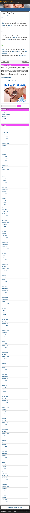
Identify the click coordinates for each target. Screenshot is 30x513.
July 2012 (4, 387)
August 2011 (4, 409)
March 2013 (4, 369)
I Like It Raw (4, 118)
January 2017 (4, 286)
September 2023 (5, 143)
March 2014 (4, 343)
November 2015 (5, 299)
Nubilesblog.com (23, 55)
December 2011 (5, 400)
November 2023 (5, 138)
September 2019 (5, 248)
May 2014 (4, 339)
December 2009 (5, 453)
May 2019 (4, 257)
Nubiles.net (10, 25)
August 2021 (4, 198)
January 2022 (4, 187)
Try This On (4, 112)
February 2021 (5, 211)
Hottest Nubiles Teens (6, 1)
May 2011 (4, 416)
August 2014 (4, 332)
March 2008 (4, 499)
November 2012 (5, 378)
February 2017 (5, 284)
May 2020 (4, 231)
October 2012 (4, 380)
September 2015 (5, 303)
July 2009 (4, 464)
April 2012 (4, 391)
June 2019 (4, 255)
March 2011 (4, 420)
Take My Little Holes (6, 114)
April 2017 (4, 279)
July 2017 (4, 273)
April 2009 (4, 471)
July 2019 (4, 253)
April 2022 (4, 180)
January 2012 (4, 398)
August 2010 (4, 435)
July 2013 (4, 361)
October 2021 (4, 193)
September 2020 (5, 222)
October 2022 (4, 167)
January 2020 (4, 240)
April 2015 (4, 314)
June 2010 (4, 440)
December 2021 (5, 189)
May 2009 (4, 468)
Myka (3, 21)
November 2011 (5, 402)
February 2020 (5, 237)
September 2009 (5, 460)
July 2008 (4, 490)
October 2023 (4, 141)
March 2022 (4, 182)
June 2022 (4, 176)
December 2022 (5, 163)
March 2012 (4, 394)
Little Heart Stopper (6, 116)
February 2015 (5, 319)
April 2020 (4, 233)
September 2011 (5, 407)
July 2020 (4, 226)
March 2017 (4, 281)
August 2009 (4, 462)
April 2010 (4, 444)
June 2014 (4, 336)
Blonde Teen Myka (8, 13)
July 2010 (4, 438)
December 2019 (5, 242)
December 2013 (5, 350)
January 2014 (4, 347)
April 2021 (4, 207)
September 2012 (5, 383)
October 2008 (4, 484)
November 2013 (5, 352)
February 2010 (5, 449)
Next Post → (26, 61)
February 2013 (5, 372)
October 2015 (4, 301)
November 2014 (5, 325)
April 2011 (4, 418)
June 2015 (4, 310)
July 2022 (4, 174)
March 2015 (4, 317)
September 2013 (5, 356)
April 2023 (4, 154)
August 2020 (4, 224)
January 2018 (4, 259)
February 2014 (5, 345)
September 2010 (5, 433)
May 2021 (4, 204)
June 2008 (4, 493)
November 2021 (5, 191)
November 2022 (5, 165)
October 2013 (4, 354)
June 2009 (4, 466)
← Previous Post (5, 61)
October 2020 (4, 220)
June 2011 (4, 413)
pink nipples (8, 39)
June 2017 (4, 275)
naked (3, 23)
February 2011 (5, 422)
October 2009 (4, 457)
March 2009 (4, 473)
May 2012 (4, 389)
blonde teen (9, 21)
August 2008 (4, 488)
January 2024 (4, 134)
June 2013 (4, 363)
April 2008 (4, 497)
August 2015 (4, 306)
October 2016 (4, 292)
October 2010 (4, 431)
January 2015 (4, 321)
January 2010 (4, 451)
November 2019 (5, 244)
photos (13, 51)
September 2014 (5, 330)
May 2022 (4, 178)
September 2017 (5, 268)
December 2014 (5, 323)
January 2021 (4, 213)
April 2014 (4, 341)
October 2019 (4, 246)
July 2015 (4, 308)
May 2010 (4, 442)
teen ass (15, 37)
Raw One (3, 15)
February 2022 (5, 185)
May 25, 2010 (9, 15)
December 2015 (5, 297)
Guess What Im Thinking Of (7, 121)
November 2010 (5, 429)
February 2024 (5, 132)
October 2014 (4, 328)
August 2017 (4, 270)
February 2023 (5, 158)
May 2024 (4, 127)
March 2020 (4, 235)
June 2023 (4, 149)
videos (18, 51)
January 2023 (4, 160)
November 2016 (5, 290)
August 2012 (4, 385)
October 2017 (4, 266)
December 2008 (5, 479)
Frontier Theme (26, 511)
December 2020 (5, 215)
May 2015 (4, 312)
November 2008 (5, 482)
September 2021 (5, 196)
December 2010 (5, 427)
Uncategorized (16, 15)
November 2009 (5, 455)
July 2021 (4, 200)
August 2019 (4, 251)
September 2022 (5, 169)
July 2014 (4, 334)
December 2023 (5, 136)
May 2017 (4, 277)
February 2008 (5, 501)
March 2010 (4, 446)
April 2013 (4, 367)
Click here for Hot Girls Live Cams (15, 80)
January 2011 (4, 424)
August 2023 (4, 145)
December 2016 (5, 288)
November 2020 (5, 218)
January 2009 (4, 477)
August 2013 (4, 358)
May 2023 (4, 152)
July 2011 (4, 411)
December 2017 (5, 262)
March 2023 (4, 156)
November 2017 (5, 264)
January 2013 (4, 374)
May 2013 (4, 365)
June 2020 (4, 229)
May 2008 (4, 495)
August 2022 (4, 171)
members (4, 25)
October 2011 (4, 405)
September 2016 (5, 295)
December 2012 (5, 376)
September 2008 (5, 486)
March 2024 (4, 130)
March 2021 (4, 209)
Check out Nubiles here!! (6, 77)
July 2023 (4, 147)
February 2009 (5, 475)
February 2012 (5, 396)
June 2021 (4, 202)
